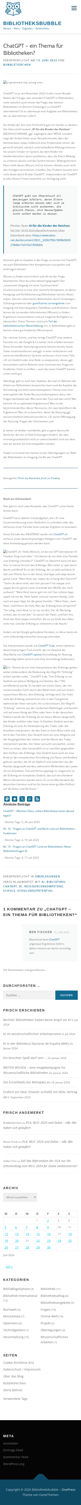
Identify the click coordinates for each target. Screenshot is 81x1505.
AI (43, 882)
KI (20, 886)
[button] (7, 799)
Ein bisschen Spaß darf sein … (25, 1058)
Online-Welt (49, 1316)
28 (27, 1247)
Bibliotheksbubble (32, 23)
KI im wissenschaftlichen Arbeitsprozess (32, 1034)
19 (6, 1241)
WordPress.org (13, 1464)
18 (70, 1234)
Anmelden (10, 1443)
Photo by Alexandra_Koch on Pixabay (39, 478)
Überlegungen (47, 876)
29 (38, 1247)
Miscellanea (12, 1316)
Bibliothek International (20, 1296)
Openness (10, 1323)
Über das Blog (13, 1376)
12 (6, 1234)
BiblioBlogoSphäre (16, 1289)
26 (6, 1247)
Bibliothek (56, 882)
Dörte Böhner (13, 1390)
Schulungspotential (35, 891)
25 (70, 1241)
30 (49, 1247)
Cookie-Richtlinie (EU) (18, 1363)
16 (49, 1234)
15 (38, 1234)
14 (27, 1234)
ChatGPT (10, 886)
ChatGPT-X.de (46, 645)
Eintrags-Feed (13, 1450)
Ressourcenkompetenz (43, 886)
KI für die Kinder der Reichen (49, 226)
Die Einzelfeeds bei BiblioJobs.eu (27, 1082)
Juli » (9, 1266)
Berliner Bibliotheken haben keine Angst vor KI (37, 1020)
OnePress (68, 1490)
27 (17, 1247)
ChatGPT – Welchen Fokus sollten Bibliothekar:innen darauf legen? (38, 813)
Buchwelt (10, 1309)
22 (38, 1241)
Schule (9, 891)
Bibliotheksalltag (53, 1296)
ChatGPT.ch (60, 534)
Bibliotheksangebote (55, 1303)
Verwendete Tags (15, 1399)
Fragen (46, 1309)
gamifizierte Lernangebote (49, 303)
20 (17, 1241)
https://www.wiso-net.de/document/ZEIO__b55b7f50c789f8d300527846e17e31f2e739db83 (40, 240)
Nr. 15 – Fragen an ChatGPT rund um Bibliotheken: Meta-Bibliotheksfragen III (37, 849)
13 (17, 1234)
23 (49, 1241)
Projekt (46, 1323)
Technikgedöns (14, 1330)
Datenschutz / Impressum (22, 1369)
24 (59, 1241)
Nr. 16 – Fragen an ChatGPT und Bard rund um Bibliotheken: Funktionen (39, 831)
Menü (73, 8)
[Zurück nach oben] (40, 1479)
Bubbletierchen (17, 64)
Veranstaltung (13, 1337)
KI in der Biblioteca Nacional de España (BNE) (36, 1043)
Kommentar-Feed (15, 1457)
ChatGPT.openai (32, 654)
